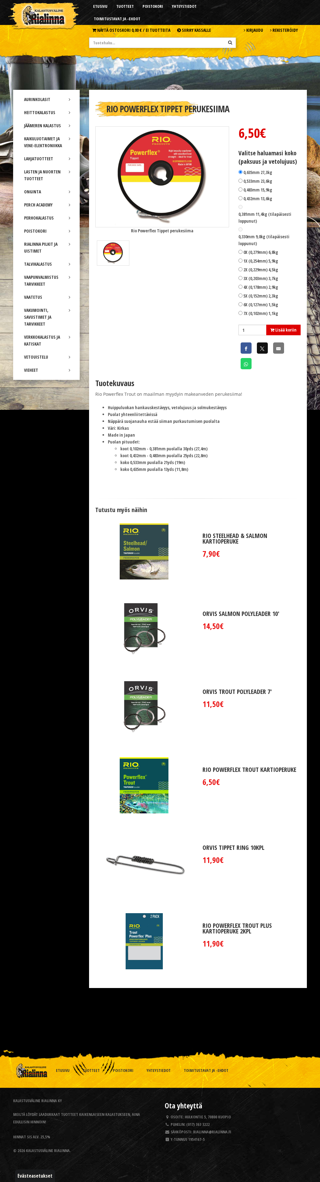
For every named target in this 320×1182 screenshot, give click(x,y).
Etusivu (100, 6)
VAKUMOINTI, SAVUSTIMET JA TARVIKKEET (37, 317)
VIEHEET (31, 370)
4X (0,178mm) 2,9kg (260, 287)
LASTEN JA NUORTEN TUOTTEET (42, 175)
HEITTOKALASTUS (39, 112)
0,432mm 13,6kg (257, 198)
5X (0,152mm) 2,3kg (260, 296)
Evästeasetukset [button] (35, 1175)
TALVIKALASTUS (38, 264)
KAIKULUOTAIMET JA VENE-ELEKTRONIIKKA (43, 142)
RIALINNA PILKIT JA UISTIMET (41, 247)
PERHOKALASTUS (39, 218)
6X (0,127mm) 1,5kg (260, 305)
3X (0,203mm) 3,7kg (260, 278)
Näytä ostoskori (133, 30)
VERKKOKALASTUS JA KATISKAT (42, 340)
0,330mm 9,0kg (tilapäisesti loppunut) (263, 240)
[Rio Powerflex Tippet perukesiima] (162, 176)
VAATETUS (33, 297)
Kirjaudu (254, 30)
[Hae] (230, 42)
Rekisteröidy (285, 30)
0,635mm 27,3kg (257, 172)
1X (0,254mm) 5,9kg (260, 261)
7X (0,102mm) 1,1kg (260, 313)
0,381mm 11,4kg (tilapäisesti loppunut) (264, 217)
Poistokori (152, 6)
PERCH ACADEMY (38, 205)
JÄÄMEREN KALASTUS (42, 125)
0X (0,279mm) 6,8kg (260, 252)
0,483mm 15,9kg (257, 190)
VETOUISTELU (36, 357)
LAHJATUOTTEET (38, 159)
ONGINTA (32, 192)
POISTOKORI (35, 231)
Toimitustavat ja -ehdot (117, 19)
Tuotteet (125, 6)
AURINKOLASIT (37, 99)
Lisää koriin (285, 330)
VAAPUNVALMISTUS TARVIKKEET (41, 280)
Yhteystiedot (184, 6)
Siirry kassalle (196, 30)
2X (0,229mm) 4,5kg (260, 270)
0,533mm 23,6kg (257, 181)
